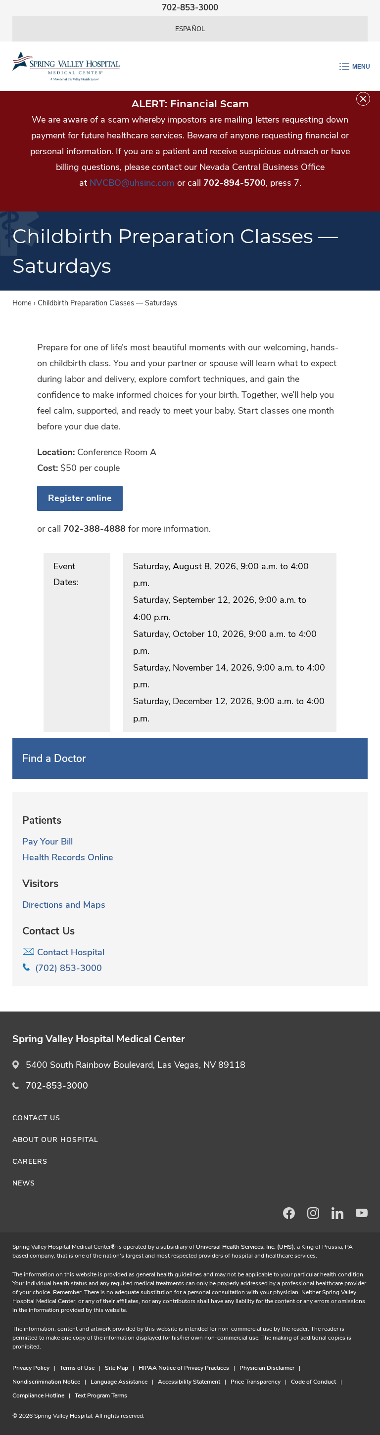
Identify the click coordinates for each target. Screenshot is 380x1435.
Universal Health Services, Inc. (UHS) (245, 1247)
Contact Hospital (69, 952)
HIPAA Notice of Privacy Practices (184, 1368)
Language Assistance (119, 1382)
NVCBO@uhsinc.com (132, 183)
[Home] (66, 66)
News (23, 1183)
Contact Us (36, 1118)
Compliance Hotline (38, 1395)
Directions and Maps (63, 905)
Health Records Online (67, 857)
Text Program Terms (101, 1395)
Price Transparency (256, 1382)
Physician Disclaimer (266, 1368)
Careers (30, 1161)
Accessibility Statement (189, 1382)
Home (22, 303)
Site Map (116, 1368)
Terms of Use (77, 1368)
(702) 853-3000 (66, 968)
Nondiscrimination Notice (46, 1382)
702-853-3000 (57, 1086)
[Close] (363, 99)
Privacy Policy (30, 1368)
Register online (80, 498)
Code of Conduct (313, 1382)
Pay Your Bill (47, 841)
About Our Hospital (55, 1139)
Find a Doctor (54, 758)
